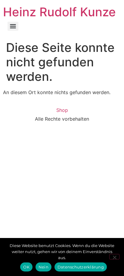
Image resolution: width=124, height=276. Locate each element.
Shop (62, 110)
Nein (43, 267)
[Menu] (13, 26)
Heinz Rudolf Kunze (59, 12)
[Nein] (114, 256)
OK (26, 267)
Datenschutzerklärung (80, 267)
